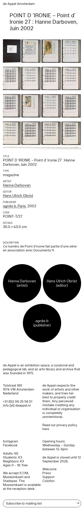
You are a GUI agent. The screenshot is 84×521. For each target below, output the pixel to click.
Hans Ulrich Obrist (18, 195)
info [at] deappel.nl (17, 405)
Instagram (10, 441)
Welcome (49, 469)
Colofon (48, 481)
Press (46, 473)
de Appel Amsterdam (19, 4)
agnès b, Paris (14, 206)
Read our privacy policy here (59, 427)
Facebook (10, 445)
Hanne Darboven (17, 185)
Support (48, 477)
